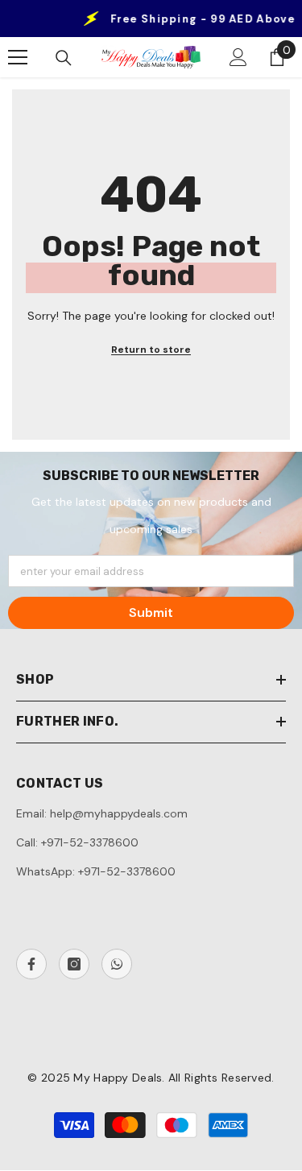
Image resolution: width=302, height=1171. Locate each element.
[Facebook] (31, 964)
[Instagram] (74, 964)
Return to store (151, 349)
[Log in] (238, 57)
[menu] (17, 57)
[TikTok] (116, 964)
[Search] (63, 58)
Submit (151, 612)
